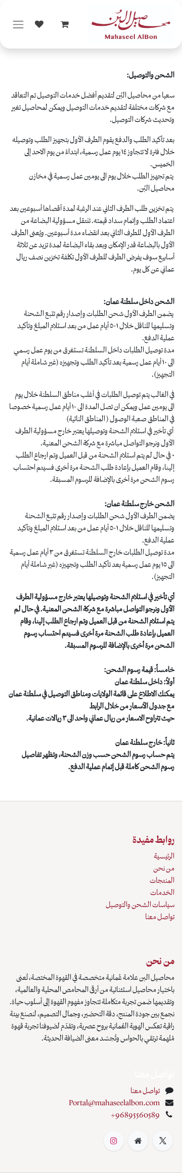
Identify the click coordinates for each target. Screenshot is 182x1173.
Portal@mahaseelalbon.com (114, 1102)
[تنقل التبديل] (18, 24)
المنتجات (162, 880)
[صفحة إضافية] (138, 1141)
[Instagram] (114, 1141)
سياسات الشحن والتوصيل (140, 904)
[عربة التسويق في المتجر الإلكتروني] (64, 24)
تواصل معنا (159, 916)
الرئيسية (164, 856)
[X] (163, 1141)
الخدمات (162, 892)
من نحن (163, 868)
